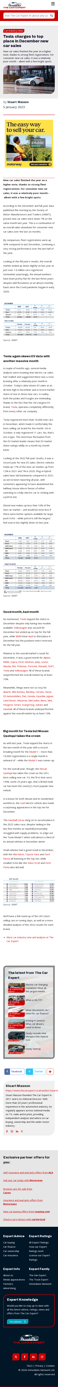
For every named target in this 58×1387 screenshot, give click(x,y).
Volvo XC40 (34, 862)
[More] (50, 1071)
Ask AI (51, 15)
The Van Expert (37, 1275)
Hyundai (40, 696)
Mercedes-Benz (37, 700)
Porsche (32, 666)
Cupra (13, 661)
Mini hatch (18, 854)
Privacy (39, 1365)
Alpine (47, 657)
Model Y (33, 751)
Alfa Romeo (18, 691)
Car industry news (13, 30)
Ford (20, 661)
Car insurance (10, 1255)
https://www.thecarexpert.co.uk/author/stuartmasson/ (29, 1090)
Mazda (7, 666)
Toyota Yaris (32, 854)
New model (14, 1040)
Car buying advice (13, 1003)
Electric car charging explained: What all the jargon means (37, 988)
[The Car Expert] (15, 5)
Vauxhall (7, 709)
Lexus (44, 661)
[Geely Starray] (16, 1049)
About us (8, 1275)
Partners (8, 1283)
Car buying (9, 1242)
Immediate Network (40, 1283)
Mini (50, 700)
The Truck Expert (38, 1279)
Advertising (9, 1288)
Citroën (40, 691)
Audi (30, 636)
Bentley (30, 691)
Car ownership (11, 1251)
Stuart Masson (18, 102)
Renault (42, 666)
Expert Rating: (15, 1053)
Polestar (22, 666)
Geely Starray (33, 1048)
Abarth (7, 691)
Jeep (37, 661)
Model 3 (32, 760)
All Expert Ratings (39, 1242)
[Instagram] (12, 1130)
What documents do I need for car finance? (37, 1011)
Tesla (14, 407)
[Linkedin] (17, 1130)
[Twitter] (22, 1130)
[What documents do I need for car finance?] (16, 1012)
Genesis (29, 661)
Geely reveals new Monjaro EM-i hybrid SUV (37, 1036)
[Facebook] (7, 1130)
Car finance (9, 1246)
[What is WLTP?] (16, 1000)
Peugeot (8, 704)
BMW (19, 636)
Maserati (22, 700)
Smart (17, 704)
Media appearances (14, 1279)
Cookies (50, 1365)
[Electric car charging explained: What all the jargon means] (16, 988)
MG (14, 666)
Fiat (24, 696)
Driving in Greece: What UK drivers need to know (35, 1024)
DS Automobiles (12, 696)
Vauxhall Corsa (16, 820)
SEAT (51, 666)
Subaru (39, 704)
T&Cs (29, 1365)
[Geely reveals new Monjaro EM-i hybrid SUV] (16, 1036)
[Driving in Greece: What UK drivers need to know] (16, 1024)
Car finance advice (14, 1014)
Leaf (22, 803)
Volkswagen (20, 627)
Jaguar (49, 696)
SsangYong (28, 704)
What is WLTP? (34, 1000)
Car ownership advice (15, 990)
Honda (31, 696)
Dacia (48, 691)
